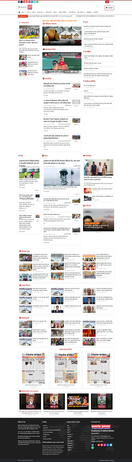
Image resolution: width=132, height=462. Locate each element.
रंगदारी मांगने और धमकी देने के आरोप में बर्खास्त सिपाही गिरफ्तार (56, 137)
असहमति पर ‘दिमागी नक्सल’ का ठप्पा (72, 306)
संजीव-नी (86, 91)
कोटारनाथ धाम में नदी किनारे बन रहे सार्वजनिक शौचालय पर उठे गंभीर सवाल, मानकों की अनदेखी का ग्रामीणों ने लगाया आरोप (57, 230)
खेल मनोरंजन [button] (80, 12)
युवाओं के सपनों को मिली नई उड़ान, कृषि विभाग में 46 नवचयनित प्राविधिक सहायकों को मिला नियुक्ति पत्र (72, 266)
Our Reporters (46, 434)
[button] (45, 37)
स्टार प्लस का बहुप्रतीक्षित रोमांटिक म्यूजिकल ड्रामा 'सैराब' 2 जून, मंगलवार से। (104, 332)
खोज (112, 2)
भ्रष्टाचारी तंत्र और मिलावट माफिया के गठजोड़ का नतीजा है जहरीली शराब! (104, 289)
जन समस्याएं (46, 191)
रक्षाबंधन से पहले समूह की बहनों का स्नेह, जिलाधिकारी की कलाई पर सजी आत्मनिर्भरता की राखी (72, 275)
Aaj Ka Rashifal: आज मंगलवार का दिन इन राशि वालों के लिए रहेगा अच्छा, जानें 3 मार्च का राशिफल (98, 104)
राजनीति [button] (95, 12)
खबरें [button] (33, 12)
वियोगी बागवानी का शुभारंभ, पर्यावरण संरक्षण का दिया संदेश (40, 331)
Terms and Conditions (48, 432)
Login (107, 2)
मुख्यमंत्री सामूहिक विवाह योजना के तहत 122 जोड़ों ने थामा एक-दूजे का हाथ (104, 265)
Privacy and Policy (47, 438)
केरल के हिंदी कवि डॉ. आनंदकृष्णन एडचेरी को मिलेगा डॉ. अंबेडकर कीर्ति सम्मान (98, 97)
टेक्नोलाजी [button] (48, 12)
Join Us (44, 436)
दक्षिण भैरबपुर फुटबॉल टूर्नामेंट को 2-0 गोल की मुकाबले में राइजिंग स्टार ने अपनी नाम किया (26, 197)
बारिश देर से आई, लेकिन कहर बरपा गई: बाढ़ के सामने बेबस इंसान (72, 298)
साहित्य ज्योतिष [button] (62, 12)
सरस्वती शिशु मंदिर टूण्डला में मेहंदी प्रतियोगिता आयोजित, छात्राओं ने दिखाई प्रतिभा (104, 274)
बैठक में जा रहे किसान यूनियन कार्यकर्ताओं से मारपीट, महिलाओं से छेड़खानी (28, 43)
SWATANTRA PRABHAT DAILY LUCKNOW (66, 385)
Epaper (110, 7)
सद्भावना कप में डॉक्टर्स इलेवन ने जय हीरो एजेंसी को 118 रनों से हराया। (29, 163)
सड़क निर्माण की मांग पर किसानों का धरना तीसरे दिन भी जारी (32, 64)
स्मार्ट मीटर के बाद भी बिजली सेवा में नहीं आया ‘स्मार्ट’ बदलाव (32, 73)
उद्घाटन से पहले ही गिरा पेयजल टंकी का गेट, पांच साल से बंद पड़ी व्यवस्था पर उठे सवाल (62, 162)
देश (44, 224)
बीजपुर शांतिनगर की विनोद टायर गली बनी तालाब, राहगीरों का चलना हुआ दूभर (72, 256)
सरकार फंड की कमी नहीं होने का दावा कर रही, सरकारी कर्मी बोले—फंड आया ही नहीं (98, 45)
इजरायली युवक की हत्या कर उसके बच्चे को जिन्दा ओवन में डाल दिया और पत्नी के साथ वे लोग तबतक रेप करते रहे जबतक (98, 75)
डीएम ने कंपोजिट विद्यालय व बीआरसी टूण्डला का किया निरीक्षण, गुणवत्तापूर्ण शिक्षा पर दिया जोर (104, 256)
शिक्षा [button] (55, 12)
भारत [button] (23, 12)
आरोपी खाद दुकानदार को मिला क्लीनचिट (93, 39)
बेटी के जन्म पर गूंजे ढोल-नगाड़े (39, 321)
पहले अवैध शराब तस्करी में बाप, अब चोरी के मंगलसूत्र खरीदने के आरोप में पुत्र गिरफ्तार (98, 178)
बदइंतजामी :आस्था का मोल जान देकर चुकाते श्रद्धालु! (104, 307)
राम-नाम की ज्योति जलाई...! (90, 86)
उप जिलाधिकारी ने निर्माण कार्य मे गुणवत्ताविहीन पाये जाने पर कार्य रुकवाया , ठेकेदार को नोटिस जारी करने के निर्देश (68, 16)
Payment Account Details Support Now (52, 430)
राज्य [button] (28, 12)
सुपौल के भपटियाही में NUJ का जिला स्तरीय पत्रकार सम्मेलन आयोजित (104, 340)
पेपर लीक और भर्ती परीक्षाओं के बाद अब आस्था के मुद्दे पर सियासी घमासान (104, 298)
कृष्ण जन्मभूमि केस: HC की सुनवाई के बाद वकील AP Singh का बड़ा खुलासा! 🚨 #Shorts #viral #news (30, 412)
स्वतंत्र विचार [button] (72, 12)
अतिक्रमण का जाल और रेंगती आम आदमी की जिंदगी (72, 289)
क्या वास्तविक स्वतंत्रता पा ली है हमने (41, 306)
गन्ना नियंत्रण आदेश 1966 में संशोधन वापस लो (102, 189)
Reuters (44, 445)
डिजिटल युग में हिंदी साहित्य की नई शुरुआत (40, 340)
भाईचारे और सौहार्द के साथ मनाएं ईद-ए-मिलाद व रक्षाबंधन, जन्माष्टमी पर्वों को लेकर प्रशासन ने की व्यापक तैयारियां (41, 267)
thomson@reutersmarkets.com (50, 454)
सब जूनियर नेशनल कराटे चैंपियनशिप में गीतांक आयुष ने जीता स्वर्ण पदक (72, 322)
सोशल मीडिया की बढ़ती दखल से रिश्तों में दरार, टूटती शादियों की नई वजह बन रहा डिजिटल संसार (72, 340)
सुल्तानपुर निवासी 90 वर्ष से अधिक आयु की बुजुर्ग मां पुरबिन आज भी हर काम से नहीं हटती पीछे (72, 332)
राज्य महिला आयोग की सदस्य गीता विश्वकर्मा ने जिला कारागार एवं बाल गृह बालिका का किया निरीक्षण (40, 276)
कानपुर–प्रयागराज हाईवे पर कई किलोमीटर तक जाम (102, 197)
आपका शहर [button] (40, 12)
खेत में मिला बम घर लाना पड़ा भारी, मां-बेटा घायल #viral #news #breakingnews (54, 412)
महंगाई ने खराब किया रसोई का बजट (33, 56)
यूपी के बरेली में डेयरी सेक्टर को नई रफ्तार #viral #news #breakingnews (102, 412)
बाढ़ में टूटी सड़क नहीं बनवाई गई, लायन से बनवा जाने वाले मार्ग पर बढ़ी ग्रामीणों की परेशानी (56, 200)
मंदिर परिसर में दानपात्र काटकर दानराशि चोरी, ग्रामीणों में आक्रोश (40, 289)
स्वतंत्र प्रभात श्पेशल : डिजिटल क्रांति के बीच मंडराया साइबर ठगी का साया (104, 322)
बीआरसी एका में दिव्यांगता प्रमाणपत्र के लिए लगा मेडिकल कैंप (57, 85)
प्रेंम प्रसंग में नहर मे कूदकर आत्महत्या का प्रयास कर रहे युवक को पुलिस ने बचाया (56, 120)
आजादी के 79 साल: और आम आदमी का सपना (41, 298)
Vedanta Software (109, 460)
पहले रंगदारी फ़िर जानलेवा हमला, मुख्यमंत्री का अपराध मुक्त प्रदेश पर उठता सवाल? (78, 412)
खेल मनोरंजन (22, 188)
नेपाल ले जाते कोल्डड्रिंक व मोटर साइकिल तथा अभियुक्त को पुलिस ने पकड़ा (98, 57)
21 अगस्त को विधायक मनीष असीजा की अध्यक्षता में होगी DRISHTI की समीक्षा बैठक (57, 101)
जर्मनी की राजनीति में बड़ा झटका (91, 69)
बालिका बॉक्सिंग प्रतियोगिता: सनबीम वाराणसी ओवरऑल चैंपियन (25, 217)
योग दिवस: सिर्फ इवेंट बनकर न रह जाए (92, 63)
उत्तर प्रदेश (46, 96)
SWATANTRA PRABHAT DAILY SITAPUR (33, 385)
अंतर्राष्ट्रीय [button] (88, 12)
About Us (45, 425)
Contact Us (45, 427)
